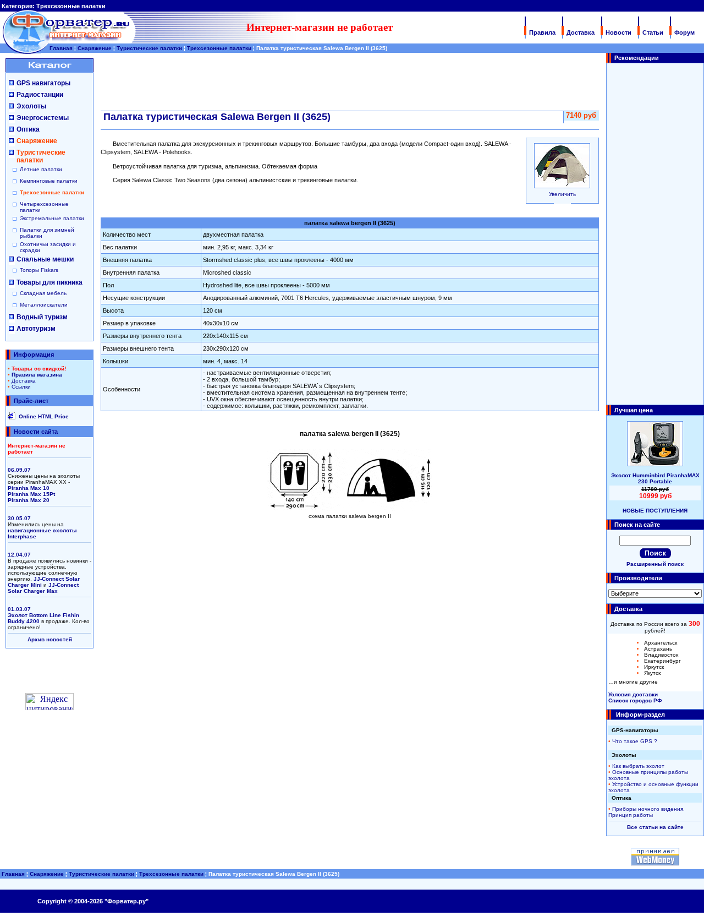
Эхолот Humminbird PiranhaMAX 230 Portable (655, 478)
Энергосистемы (42, 118)
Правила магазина (37, 375)
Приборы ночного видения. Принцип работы (646, 812)
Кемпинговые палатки (49, 181)
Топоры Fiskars (39, 270)
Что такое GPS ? (634, 741)
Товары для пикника (49, 282)
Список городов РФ (635, 700)
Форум (684, 32)
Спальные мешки (45, 259)
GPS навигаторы (43, 83)
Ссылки (21, 387)
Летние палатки (41, 169)
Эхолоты (31, 106)
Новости (618, 32)
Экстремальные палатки (52, 218)
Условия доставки (633, 694)
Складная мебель (43, 293)
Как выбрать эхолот (638, 766)
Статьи (652, 32)
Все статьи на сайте (655, 827)
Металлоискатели (44, 305)
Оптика (28, 129)
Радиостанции (39, 95)
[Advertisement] (655, 234)
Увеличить (562, 194)
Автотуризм (36, 328)
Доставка (580, 32)
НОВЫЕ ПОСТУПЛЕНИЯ (655, 511)
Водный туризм (42, 317)
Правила (542, 32)
